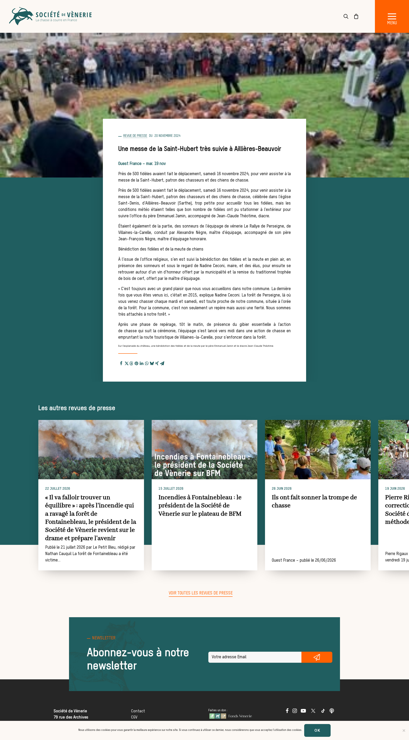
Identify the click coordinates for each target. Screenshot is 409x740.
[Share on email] (162, 362)
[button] (392, 16)
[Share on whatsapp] (146, 362)
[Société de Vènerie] (51, 16)
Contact (138, 711)
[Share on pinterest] (136, 362)
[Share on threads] (131, 362)
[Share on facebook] (121, 362)
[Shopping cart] (354, 16)
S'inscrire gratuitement (317, 657)
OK (317, 730)
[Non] (404, 730)
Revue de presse (135, 136)
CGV (134, 717)
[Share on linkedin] (141, 362)
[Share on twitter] (126, 362)
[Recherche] (343, 16)
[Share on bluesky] (151, 362)
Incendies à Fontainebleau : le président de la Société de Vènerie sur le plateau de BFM (200, 506)
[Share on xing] (157, 362)
